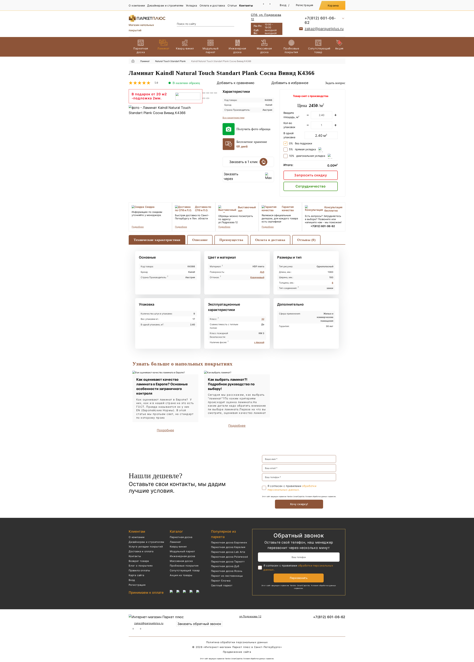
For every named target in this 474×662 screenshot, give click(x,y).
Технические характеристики (157, 240)
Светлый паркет (222, 585)
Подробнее (138, 226)
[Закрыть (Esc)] (203, 92)
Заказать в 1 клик (243, 162)
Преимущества (231, 240)
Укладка (191, 5)
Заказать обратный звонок (199, 624)
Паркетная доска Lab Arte (228, 551)
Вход (283, 5)
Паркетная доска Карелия (228, 547)
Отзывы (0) (306, 240)
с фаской (259, 342)
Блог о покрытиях (141, 565)
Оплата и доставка (212, 5)
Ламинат (175, 541)
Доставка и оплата (141, 551)
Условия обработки (313, 496)
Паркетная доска (181, 537)
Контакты (246, 5)
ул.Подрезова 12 (250, 616)
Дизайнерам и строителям (165, 5)
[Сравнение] (261, 5)
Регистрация (304, 5)
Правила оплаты (139, 570)
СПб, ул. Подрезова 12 (266, 17)
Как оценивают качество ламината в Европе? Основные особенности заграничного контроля (162, 386)
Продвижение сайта (237, 651)
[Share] (207, 92)
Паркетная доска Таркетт (228, 561)
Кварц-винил (178, 546)
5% (302, 149)
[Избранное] (268, 5)
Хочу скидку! (299, 504)
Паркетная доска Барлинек (229, 542)
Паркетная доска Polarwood (229, 556)
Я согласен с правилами (292, 487)
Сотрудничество (311, 186)
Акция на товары (181, 575)
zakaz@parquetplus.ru (324, 28)
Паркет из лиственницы (227, 575)
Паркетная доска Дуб (225, 566)
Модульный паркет (182, 551)
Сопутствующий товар (185, 570)
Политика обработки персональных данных (237, 642)
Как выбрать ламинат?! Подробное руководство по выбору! (231, 384)
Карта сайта (136, 575)
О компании (137, 5)
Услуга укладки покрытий (146, 546)
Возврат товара (139, 560)
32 (262, 319)
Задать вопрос (335, 83)
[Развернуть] (211, 92)
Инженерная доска (182, 556)
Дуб (262, 272)
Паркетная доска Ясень (226, 570)
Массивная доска (181, 560)
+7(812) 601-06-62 (320, 20)
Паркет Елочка (221, 580)
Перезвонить (299, 577)
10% (307, 155)
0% (300, 143)
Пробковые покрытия (184, 565)
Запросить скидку (310, 175)
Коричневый (257, 277)
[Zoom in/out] (215, 92)
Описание (200, 240)
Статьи (232, 5)
